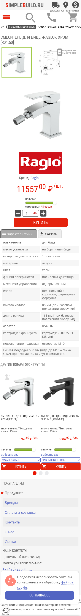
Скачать (51, 234)
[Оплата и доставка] (56, 5)
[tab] (18, 233)
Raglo (34, 178)
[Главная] (26, 5)
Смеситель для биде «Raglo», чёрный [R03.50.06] (60, 418)
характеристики (20, 234)
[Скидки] (76, 5)
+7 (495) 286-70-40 (17, 569)
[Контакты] (66, 5)
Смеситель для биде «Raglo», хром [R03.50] (20, 418)
